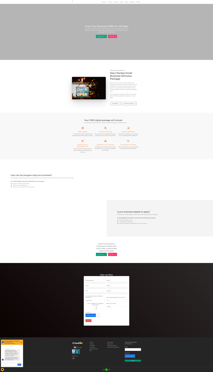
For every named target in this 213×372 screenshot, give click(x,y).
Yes (96, 307)
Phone (108, 285)
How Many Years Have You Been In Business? (94, 296)
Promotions (92, 345)
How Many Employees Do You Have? (116, 297)
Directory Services (94, 348)
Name (108, 280)
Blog (91, 350)
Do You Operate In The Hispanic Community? (96, 304)
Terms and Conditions (112, 345)
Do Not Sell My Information (113, 347)
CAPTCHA (87, 312)
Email (87, 285)
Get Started (92, 347)
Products (92, 343)
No (96, 308)
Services (91, 342)
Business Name (89, 280)
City (86, 290)
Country (108, 290)
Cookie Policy (110, 343)
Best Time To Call (111, 303)
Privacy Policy (110, 342)
